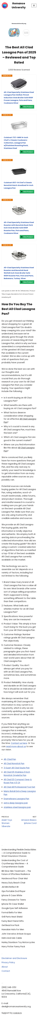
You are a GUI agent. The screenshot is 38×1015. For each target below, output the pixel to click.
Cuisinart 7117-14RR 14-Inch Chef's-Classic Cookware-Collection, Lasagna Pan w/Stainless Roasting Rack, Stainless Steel (16, 142)
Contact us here (19, 743)
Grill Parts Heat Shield (12, 916)
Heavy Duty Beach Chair (13, 882)
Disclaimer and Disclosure (14, 958)
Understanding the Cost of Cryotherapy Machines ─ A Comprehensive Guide (15, 863)
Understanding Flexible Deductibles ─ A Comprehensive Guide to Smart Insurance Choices (19, 852)
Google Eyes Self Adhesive (15, 908)
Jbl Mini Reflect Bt (10, 887)
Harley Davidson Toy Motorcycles (18, 942)
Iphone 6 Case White (12, 895)
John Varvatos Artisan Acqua (16, 933)
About (5, 966)
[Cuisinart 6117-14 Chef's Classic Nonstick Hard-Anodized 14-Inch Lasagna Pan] (19, 171)
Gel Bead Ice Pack (10, 925)
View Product (28, 107)
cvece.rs (17, 1013)
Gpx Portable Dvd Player (13, 891)
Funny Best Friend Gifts (13, 921)
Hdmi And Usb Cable (12, 938)
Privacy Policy (8, 962)
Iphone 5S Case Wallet (13, 904)
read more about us (16, 746)
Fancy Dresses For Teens (14, 899)
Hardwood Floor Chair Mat (15, 878)
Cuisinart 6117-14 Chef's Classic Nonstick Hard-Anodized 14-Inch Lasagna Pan (18, 185)
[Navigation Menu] (33, 5)
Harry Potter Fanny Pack (13, 946)
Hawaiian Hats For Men (13, 929)
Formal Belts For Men (12, 912)
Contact (6, 971)
